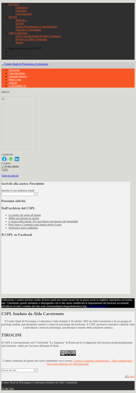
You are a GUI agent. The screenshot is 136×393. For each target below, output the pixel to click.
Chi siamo (14, 70)
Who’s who (14, 79)
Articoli (12, 82)
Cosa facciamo (16, 73)
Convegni (21, 10)
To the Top (7, 388)
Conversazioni (24, 13)
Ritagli (19, 42)
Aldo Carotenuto (17, 32)
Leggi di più (101, 306)
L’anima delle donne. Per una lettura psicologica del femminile (43, 221)
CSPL (4, 169)
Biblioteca (21, 20)
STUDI (12, 17)
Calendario (22, 7)
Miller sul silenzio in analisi (23, 218)
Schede (20, 23)
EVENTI (13, 4)
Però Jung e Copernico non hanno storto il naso (34, 224)
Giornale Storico (17, 76)
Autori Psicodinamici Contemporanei (36, 26)
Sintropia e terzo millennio (23, 227)
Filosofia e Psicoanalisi (28, 29)
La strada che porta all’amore (24, 215)
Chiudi (91, 306)
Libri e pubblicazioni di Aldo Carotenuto (38, 36)
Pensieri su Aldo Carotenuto (31, 39)
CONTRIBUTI (17, 85)
